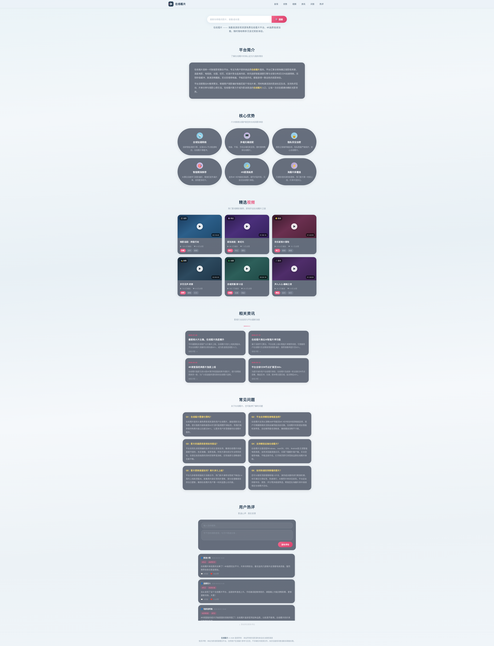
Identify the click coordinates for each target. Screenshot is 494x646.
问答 (313, 4)
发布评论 (285, 544)
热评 (322, 4)
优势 (285, 4)
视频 (294, 4)
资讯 (303, 4)
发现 (276, 4)
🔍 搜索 (279, 19)
